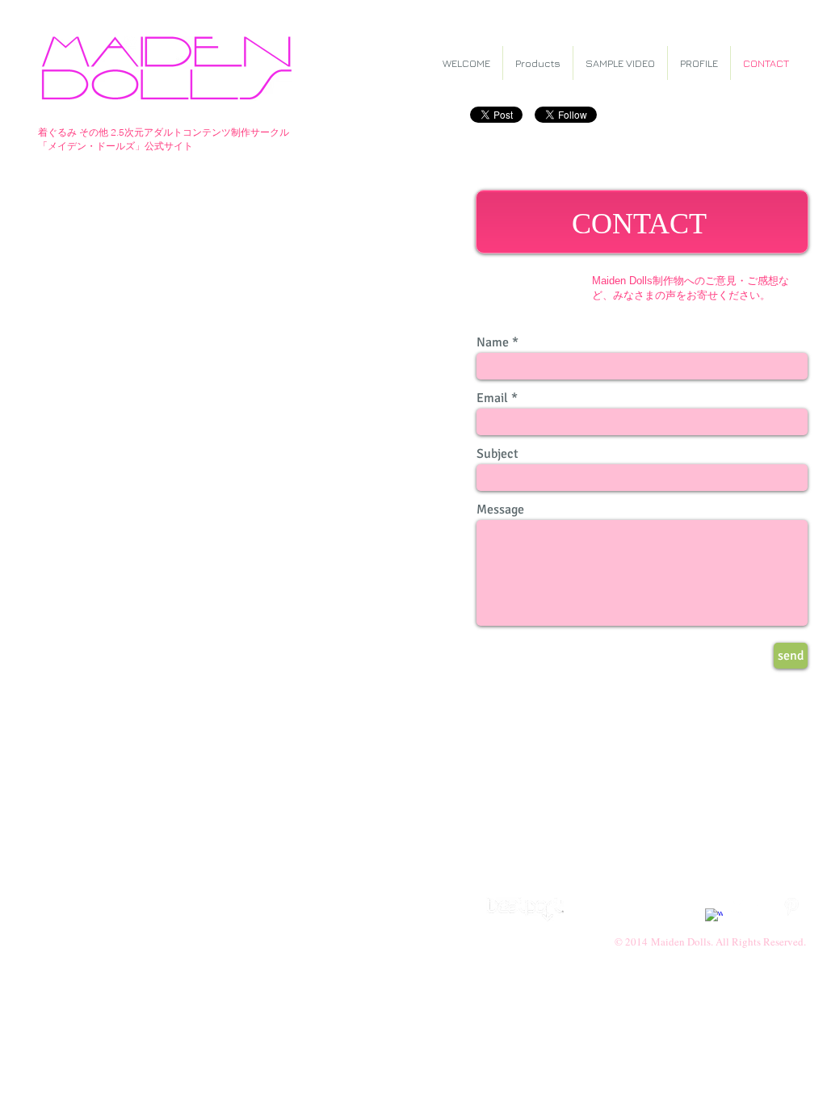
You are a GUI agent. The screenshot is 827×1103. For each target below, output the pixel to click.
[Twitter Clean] (740, 907)
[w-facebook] (714, 917)
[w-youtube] (766, 907)
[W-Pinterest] (791, 907)
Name (492, 342)
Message (500, 509)
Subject (497, 453)
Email (492, 398)
